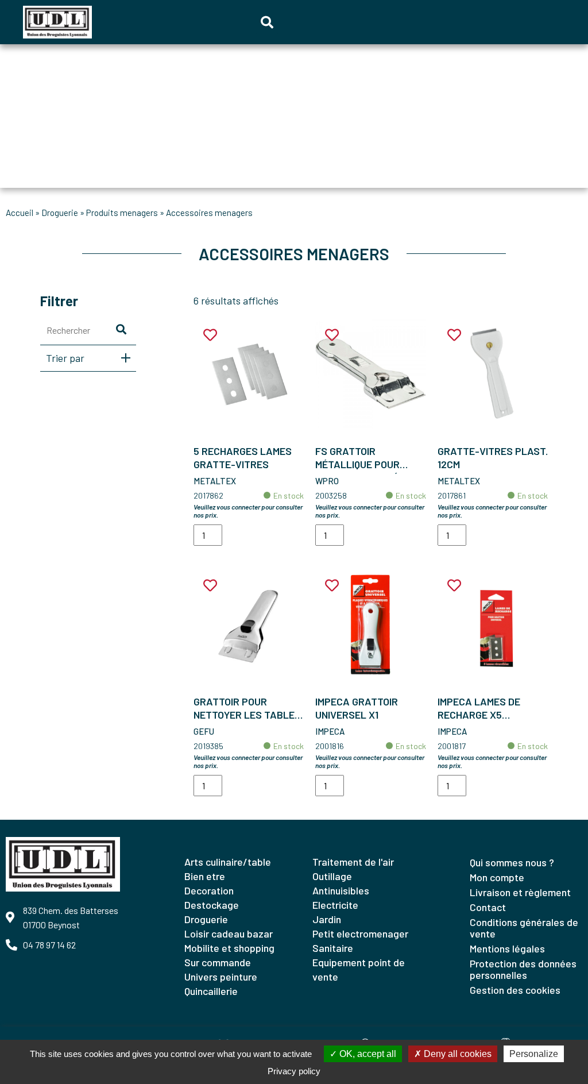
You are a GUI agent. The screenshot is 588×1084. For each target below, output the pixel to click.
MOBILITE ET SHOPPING (229, 948)
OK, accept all (366, 1054)
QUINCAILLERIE (211, 991)
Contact (488, 907)
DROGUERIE (59, 212)
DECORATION (209, 890)
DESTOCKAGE (211, 904)
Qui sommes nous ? (512, 862)
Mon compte (497, 877)
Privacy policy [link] (294, 1071)
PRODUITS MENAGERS (122, 212)
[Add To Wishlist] (210, 335)
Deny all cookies (456, 1054)
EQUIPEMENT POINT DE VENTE (358, 969)
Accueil (19, 212)
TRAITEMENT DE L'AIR (353, 861)
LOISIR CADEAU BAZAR (228, 933)
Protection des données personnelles (523, 969)
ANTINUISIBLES (340, 890)
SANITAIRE (332, 948)
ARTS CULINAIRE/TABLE (227, 861)
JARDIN (326, 919)
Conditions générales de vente (524, 928)
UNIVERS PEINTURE (220, 976)
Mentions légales (507, 948)
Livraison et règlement (520, 892)
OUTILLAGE (332, 876)
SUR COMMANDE (217, 962)
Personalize (533, 1054)
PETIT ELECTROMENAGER (360, 933)
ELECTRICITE (335, 904)
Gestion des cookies (515, 989)
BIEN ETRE (204, 876)
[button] (267, 22)
